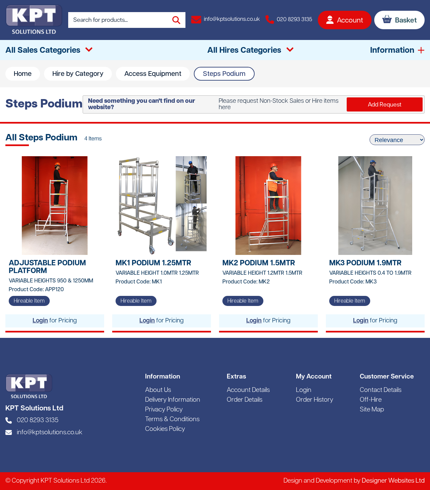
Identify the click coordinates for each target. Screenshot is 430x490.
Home (23, 74)
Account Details (248, 390)
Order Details (244, 400)
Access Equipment (152, 74)
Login (40, 321)
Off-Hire (371, 400)
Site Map (372, 410)
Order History (314, 400)
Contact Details (380, 390)
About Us (158, 390)
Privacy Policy (164, 410)
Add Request (384, 105)
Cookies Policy (165, 429)
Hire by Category (77, 74)
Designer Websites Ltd (393, 481)
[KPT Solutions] (33, 20)
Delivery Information (172, 400)
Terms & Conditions (172, 419)
